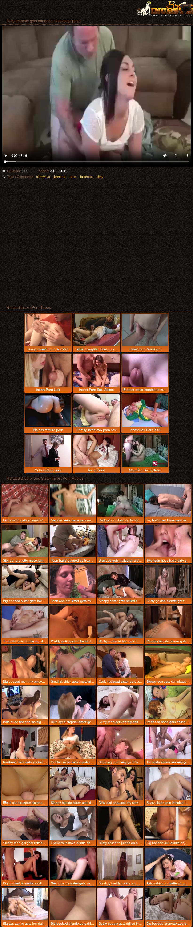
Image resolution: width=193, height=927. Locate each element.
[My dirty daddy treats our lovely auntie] (120, 864)
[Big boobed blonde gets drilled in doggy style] (73, 904)
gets (73, 176)
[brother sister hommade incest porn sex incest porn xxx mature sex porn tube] (186, 7)
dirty (100, 176)
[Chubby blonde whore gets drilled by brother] (168, 622)
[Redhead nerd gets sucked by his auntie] (25, 743)
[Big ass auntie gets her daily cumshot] (25, 904)
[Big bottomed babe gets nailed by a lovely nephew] (168, 500)
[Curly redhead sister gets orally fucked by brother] (120, 662)
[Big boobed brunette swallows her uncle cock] (25, 864)
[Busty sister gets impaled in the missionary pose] (168, 783)
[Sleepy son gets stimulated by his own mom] (168, 662)
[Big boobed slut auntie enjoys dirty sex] (168, 823)
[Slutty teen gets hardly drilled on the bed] (120, 702)
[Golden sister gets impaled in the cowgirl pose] (73, 743)
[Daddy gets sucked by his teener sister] (73, 622)
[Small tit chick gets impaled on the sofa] (73, 662)
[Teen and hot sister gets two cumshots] (73, 581)
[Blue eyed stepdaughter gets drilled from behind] (73, 702)
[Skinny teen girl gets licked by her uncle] (25, 823)
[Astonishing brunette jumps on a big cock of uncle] (168, 864)
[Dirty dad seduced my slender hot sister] (120, 783)
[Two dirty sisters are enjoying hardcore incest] (168, 743)
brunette (86, 176)
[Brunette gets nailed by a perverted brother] (120, 541)
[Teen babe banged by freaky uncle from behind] (73, 541)
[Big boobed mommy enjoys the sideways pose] (25, 662)
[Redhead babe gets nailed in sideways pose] (168, 702)
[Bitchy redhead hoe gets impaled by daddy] (120, 622)
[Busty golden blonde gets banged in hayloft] (168, 581)
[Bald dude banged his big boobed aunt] (25, 702)
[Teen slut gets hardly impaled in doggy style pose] (25, 622)
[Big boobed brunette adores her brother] (168, 904)
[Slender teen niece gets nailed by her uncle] (73, 500)
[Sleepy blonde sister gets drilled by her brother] (73, 783)
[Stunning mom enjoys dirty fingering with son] (120, 743)
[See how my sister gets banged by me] (73, 864)
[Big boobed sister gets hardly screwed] (25, 581)
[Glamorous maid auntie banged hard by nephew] (73, 823)
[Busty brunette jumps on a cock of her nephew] (120, 823)
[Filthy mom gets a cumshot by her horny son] (25, 500)
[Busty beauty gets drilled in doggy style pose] (120, 904)
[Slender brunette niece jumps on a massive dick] (25, 541)
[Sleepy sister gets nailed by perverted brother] (120, 581)
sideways (43, 176)
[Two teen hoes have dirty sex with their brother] (168, 541)
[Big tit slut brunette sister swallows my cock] (25, 783)
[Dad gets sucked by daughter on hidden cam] (120, 500)
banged (59, 176)
